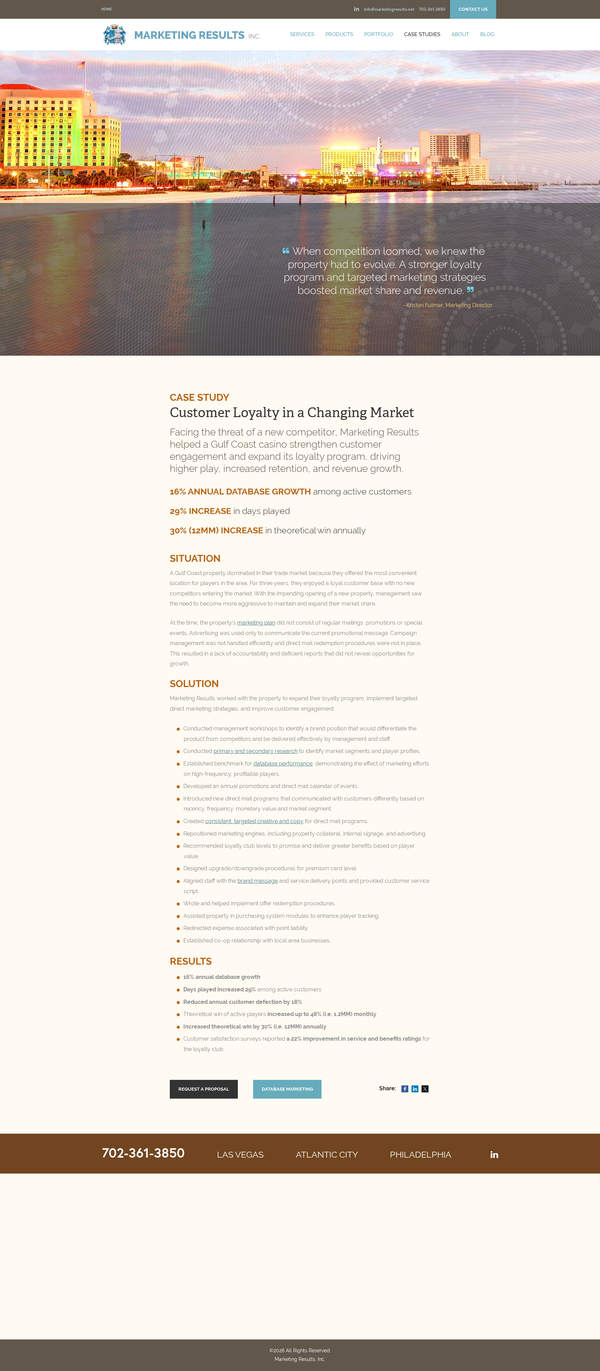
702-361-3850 (432, 9)
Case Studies (422, 34)
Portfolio (378, 34)
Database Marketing (287, 1089)
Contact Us (473, 9)
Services (302, 34)
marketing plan (256, 622)
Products (339, 34)
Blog (487, 34)
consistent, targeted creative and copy (254, 821)
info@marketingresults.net (389, 9)
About (460, 34)
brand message (258, 881)
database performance (282, 763)
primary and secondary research (256, 751)
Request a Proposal (203, 1089)
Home (106, 9)
